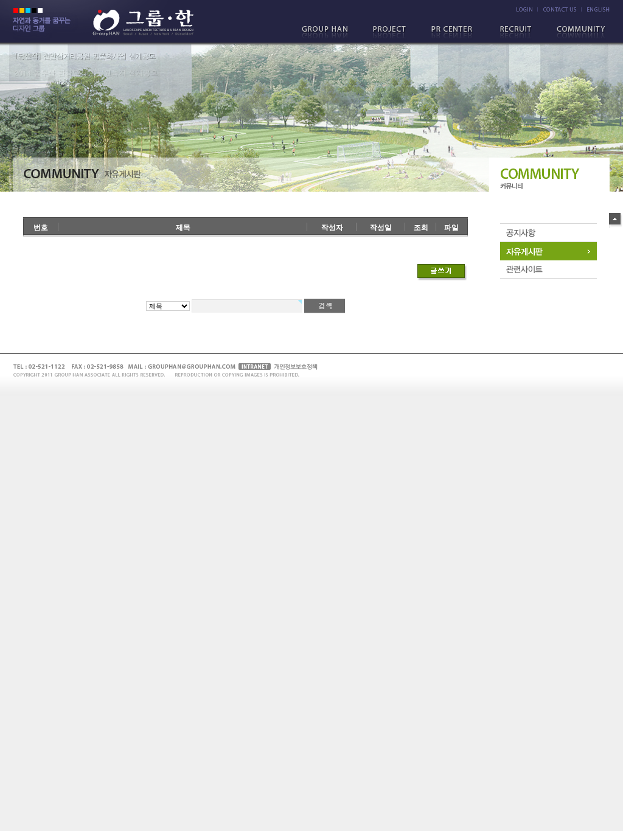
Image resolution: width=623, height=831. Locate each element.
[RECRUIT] (517, 33)
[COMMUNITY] (579, 33)
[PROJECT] (392, 33)
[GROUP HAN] (330, 33)
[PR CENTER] (454, 33)
